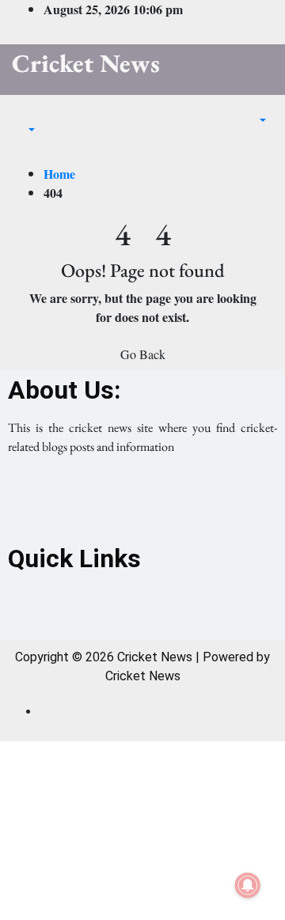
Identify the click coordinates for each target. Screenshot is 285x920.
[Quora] (209, 504)
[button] (24, 129)
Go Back (142, 354)
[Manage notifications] (247, 885)
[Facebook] (76, 504)
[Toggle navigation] (23, 115)
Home (59, 174)
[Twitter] (142, 504)
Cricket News (86, 63)
